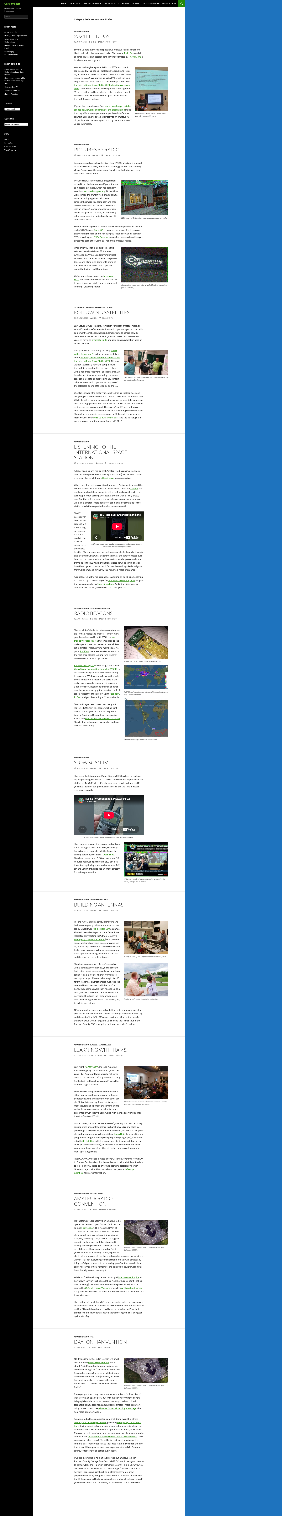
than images (108, 477)
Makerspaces (104, 1045)
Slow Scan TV (91, 762)
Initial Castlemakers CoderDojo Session (14, 72)
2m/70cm (84, 651)
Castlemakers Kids (99, 900)
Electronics (107, 307)
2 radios (134, 488)
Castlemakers (12, 3)
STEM (100, 1193)
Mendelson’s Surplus (128, 1277)
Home (63, 3)
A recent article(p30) (84, 665)
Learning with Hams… (102, 1050)
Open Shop (108, 854)
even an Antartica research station (102, 718)
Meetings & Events (91, 3)
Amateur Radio (81, 31)
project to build (99, 339)
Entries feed (9, 143)
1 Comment (105, 1347)
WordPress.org (10, 150)
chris (93, 42)
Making (106, 608)
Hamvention (87, 1227)
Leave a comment (108, 42)
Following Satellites (102, 312)
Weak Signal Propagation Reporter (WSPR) (95, 668)
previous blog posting (94, 191)
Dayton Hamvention (100, 1342)
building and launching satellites (90, 1422)
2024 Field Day (92, 36)
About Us (74, 3)
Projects (109, 3)
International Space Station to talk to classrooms (112, 1436)
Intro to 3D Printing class (106, 417)
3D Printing (79, 307)
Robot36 (98, 230)
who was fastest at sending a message (117, 1408)
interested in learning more (121, 580)
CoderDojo (124, 3)
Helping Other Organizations (15, 36)
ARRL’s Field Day (101, 928)
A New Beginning (10, 32)
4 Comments (107, 318)
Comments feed (10, 146)
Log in (6, 139)
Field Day (129, 53)
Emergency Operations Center (89, 939)
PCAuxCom (134, 56)
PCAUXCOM (91, 1066)
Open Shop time (105, 583)
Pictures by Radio (97, 149)
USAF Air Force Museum (97, 1287)
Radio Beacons (93, 613)
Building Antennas (98, 905)
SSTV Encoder (101, 237)
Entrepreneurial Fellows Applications (159, 3)
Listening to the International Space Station (100, 452)
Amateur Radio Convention (93, 1201)
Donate (135, 3)
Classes (93, 1045)
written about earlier (131, 1287)
